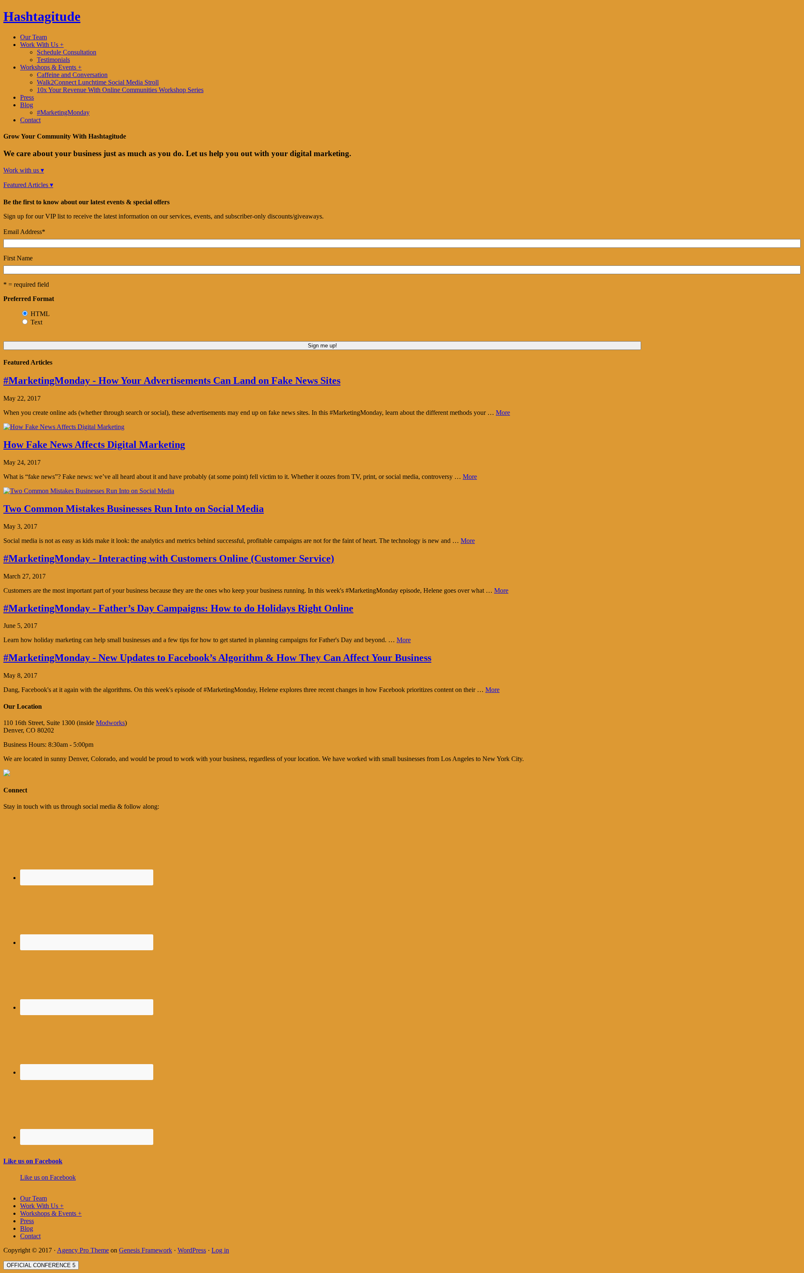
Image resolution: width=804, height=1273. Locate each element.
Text (36, 322)
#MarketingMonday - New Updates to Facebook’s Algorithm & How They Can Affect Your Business (217, 657)
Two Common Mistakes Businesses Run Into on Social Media (133, 508)
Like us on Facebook (32, 1161)
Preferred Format (28, 298)
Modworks (110, 722)
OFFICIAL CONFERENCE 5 (41, 1265)
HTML (40, 313)
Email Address (24, 231)
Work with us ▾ (23, 170)
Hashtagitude (41, 16)
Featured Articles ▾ (28, 184)
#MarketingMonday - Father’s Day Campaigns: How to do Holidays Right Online (178, 608)
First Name (18, 258)
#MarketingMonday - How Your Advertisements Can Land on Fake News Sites (171, 380)
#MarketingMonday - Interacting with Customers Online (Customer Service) (168, 558)
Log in (220, 1250)
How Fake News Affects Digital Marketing (94, 444)
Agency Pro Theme (83, 1250)
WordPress (192, 1250)
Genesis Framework (145, 1250)
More (503, 412)
